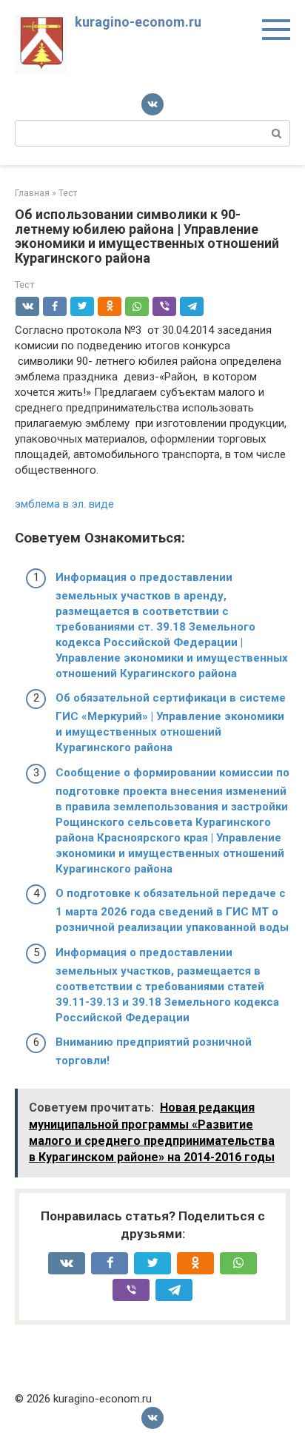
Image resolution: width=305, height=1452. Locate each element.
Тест (24, 284)
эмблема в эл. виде (64, 504)
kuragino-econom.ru (138, 22)
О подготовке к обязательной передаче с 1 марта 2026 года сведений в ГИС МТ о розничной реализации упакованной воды (172, 910)
